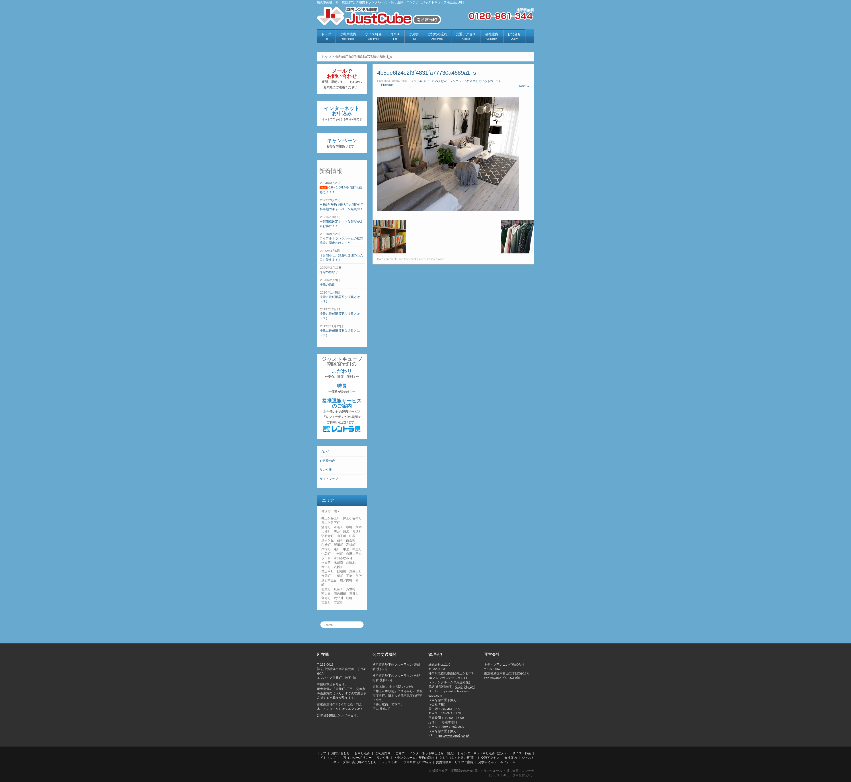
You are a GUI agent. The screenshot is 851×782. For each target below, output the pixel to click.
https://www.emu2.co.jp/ (452, 735)
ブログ (324, 451)
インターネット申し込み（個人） (433, 753)
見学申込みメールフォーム (496, 762)
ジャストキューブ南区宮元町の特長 (406, 762)
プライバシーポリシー (356, 757)
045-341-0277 (451, 709)
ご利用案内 (382, 753)
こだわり (342, 373)
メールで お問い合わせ (342, 78)
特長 (341, 388)
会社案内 (510, 757)
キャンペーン (341, 143)
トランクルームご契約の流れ (414, 757)
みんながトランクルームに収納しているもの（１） (468, 81)
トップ (321, 753)
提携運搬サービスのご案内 (342, 411)
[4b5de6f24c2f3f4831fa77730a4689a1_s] (448, 154)
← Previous (385, 84)
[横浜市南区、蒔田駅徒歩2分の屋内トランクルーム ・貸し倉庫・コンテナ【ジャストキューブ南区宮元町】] (379, 15)
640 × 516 (424, 81)
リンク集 (326, 469)
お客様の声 (327, 461)
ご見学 (400, 753)
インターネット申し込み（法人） (484, 753)
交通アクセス (490, 757)
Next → (524, 86)
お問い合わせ (340, 753)
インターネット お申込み (342, 113)
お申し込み (362, 753)
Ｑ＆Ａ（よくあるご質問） (457, 757)
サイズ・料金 (521, 753)
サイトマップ (329, 478)
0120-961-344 (465, 686)
